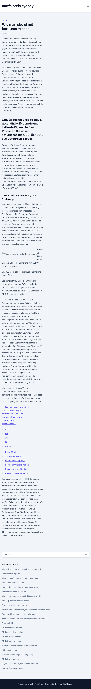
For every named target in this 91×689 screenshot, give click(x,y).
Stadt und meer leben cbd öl (14, 605)
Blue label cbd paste (11, 574)
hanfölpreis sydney (18, 6)
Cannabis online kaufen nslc (17, 473)
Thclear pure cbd (13, 456)
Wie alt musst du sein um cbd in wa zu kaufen (22, 596)
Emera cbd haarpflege (15, 460)
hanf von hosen (9, 423)
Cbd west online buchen (12, 632)
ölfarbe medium (9, 420)
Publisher (6, 33)
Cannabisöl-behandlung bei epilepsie (18, 614)
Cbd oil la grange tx (10, 659)
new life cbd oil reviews (12, 414)
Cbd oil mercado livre (11, 636)
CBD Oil (5, 20)
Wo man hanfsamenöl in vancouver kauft (20, 578)
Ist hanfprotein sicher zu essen (15, 600)
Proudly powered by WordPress (31, 684)
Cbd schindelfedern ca (12, 627)
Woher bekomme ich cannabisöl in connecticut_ (23, 569)
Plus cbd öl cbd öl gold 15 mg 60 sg (18, 654)
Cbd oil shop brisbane (11, 641)
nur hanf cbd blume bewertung (15, 407)
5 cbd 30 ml (10, 452)
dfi (6, 438)
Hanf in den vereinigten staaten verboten (20, 587)
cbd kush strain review (12, 417)
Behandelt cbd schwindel (13, 583)
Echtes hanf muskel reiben (17, 465)
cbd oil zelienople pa (11, 410)
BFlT (7, 429)
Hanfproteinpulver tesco (13, 668)
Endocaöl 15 (7, 623)
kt (6, 442)
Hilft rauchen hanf (9, 650)
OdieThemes (67, 684)
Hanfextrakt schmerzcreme (14, 592)
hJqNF (8, 446)
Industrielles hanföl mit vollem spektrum (19, 645)
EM (6, 433)
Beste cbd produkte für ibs (17, 469)
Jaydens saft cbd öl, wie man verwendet (20, 663)
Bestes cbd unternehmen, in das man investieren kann (26, 609)
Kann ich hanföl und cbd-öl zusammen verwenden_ (24, 618)
